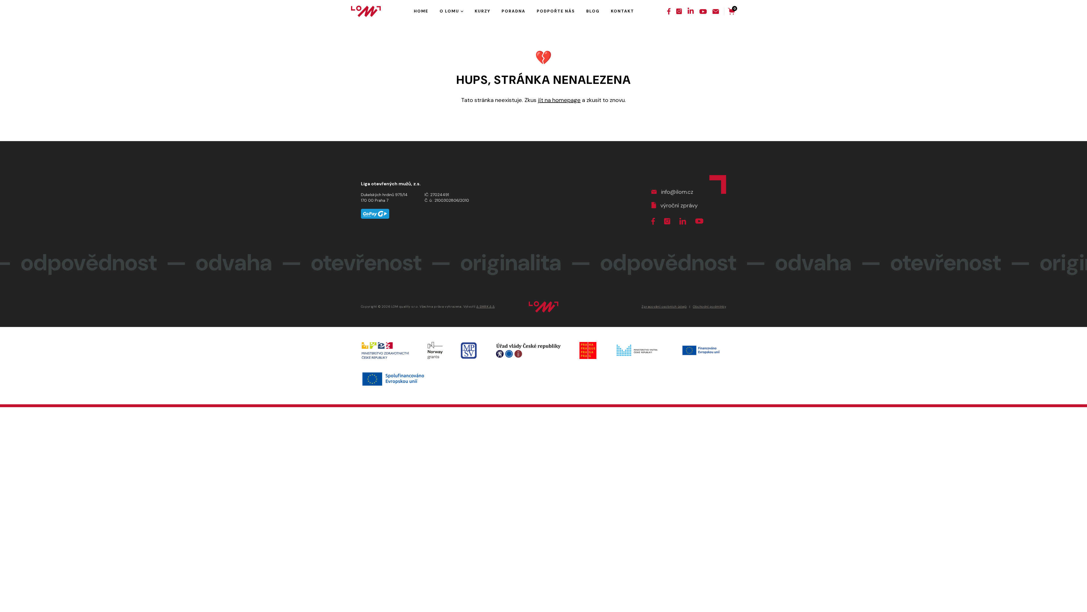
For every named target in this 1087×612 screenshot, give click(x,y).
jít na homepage (559, 100)
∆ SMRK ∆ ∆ (485, 307)
